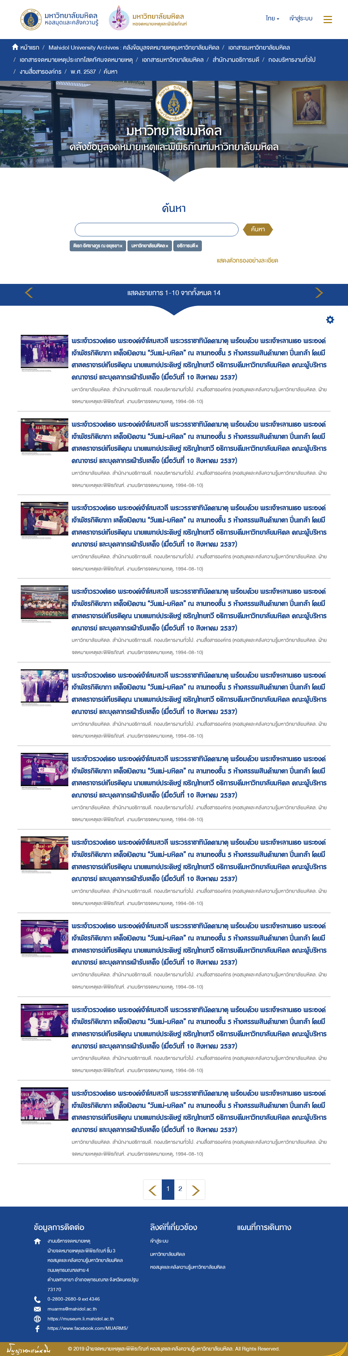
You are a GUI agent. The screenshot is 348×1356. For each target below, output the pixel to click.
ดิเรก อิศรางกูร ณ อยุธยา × (97, 245)
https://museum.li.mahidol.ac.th (81, 1319)
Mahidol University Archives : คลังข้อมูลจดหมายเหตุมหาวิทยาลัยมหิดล (134, 47)
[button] (272, 18)
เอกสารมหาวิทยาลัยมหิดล (259, 47)
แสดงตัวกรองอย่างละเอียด (247, 260)
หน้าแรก (29, 47)
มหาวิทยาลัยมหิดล (167, 1254)
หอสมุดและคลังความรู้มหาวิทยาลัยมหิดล (187, 1267)
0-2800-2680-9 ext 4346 (74, 1299)
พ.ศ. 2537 (83, 72)
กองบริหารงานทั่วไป (292, 60)
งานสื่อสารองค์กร (41, 72)
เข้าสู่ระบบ (159, 1241)
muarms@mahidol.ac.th (72, 1309)
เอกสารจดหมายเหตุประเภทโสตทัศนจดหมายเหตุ (76, 60)
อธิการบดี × (187, 245)
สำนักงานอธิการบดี (236, 60)
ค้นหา (258, 229)
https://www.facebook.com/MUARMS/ (88, 1328)
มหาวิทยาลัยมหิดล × (150, 245)
